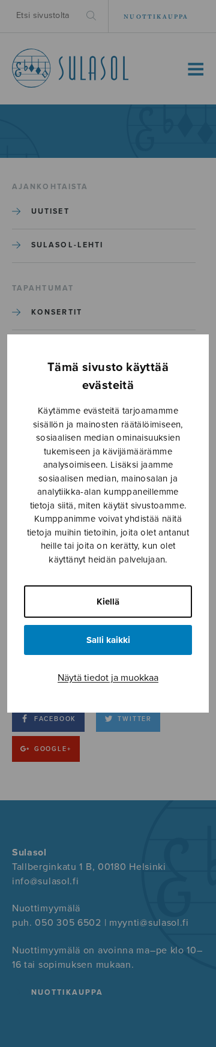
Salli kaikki (108, 640)
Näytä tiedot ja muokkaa (108, 678)
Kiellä (108, 601)
